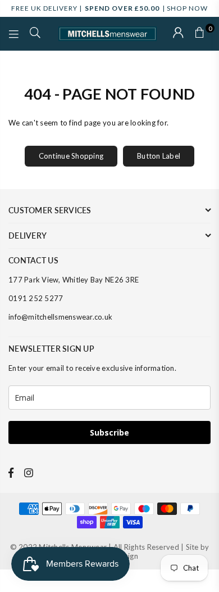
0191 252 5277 (35, 298)
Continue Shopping (71, 155)
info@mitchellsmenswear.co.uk (60, 316)
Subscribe (109, 432)
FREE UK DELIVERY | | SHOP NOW (109, 8)
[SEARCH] (35, 33)
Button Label (158, 155)
